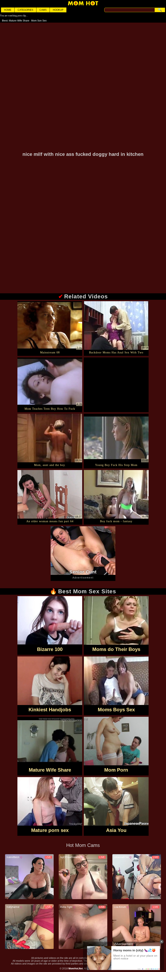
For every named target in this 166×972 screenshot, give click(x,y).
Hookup (58, 10)
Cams (43, 10)
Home (7, 10)
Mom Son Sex (39, 20)
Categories (25, 10)
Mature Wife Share (19, 20)
